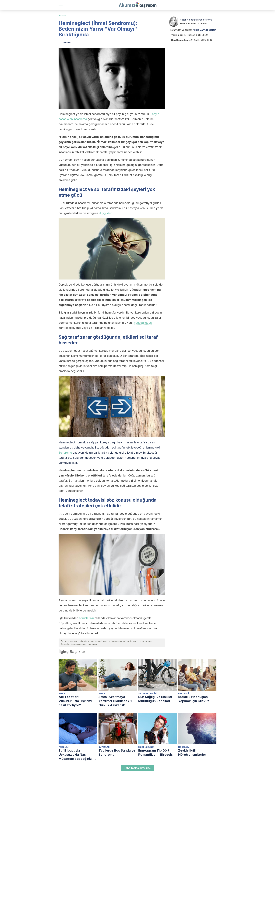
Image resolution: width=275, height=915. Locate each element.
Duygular (104, 747)
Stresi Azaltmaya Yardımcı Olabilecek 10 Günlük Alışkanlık (116, 701)
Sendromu (65, 452)
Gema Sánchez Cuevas (193, 23)
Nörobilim (184, 747)
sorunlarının (86, 618)
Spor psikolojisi (147, 693)
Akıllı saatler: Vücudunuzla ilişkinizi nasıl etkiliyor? (75, 701)
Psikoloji (63, 15)
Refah (62, 693)
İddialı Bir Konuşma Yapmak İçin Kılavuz (193, 699)
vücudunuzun (143, 322)
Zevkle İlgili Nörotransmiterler (192, 752)
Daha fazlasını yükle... (138, 768)
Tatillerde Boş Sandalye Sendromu (117, 752)
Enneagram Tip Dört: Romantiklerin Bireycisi (155, 752)
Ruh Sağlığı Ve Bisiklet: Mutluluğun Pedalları (155, 699)
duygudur (105, 213)
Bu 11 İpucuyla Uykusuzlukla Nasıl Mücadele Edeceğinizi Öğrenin (75, 755)
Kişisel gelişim (146, 747)
